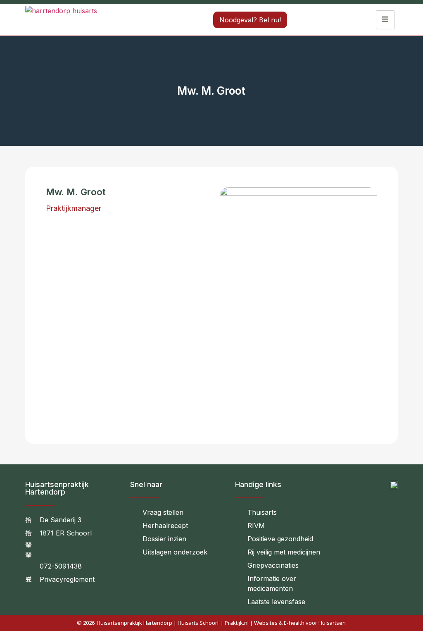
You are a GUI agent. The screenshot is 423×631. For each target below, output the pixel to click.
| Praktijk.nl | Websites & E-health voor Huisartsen (283, 622)
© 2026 (86, 622)
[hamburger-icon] (385, 19)
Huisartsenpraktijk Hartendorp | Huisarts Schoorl (158, 622)
